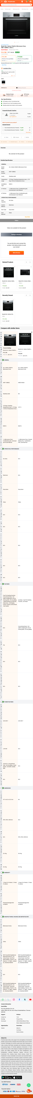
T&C (14, 75)
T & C (17, 1017)
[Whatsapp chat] (28, 1085)
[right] (30, 262)
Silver (3, 84)
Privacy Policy (19, 1019)
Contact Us (3, 1017)
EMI (11, 75)
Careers (3, 1028)
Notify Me (16, 1096)
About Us (18, 1028)
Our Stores (18, 1030)
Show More (28, 132)
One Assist (3, 1021)
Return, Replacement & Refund (23, 1023)
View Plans (4, 64)
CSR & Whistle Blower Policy (22, 1021)
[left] (26, 262)
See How (4, 60)
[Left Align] (31, 5)
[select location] (23, 2)
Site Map (3, 1019)
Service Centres (19, 1032)
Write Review (16, 252)
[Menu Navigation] (2, 1)
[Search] (20, 1)
